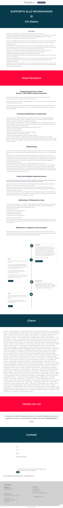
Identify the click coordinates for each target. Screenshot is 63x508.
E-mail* (17, 450)
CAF (9, 293)
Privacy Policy (33, 470)
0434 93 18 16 (7, 493)
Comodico (37, 244)
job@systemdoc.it (52, 418)
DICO (9, 259)
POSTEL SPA (16, 40)
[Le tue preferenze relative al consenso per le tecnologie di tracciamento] (2, 506)
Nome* (17, 446)
